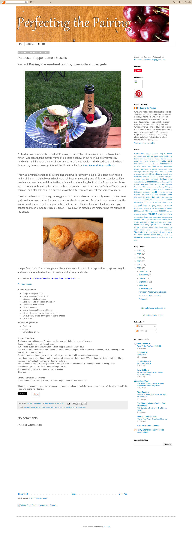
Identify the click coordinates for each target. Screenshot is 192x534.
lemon (169, 195)
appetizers (139, 153)
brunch (163, 164)
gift (166, 187)
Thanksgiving (139, 232)
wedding (147, 237)
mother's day (162, 200)
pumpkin (162, 211)
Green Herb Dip (145, 288)
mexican (149, 200)
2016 (139, 251)
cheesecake (163, 169)
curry (144, 182)
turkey (145, 235)
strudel (161, 227)
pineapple (168, 208)
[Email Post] (69, 403)
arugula (27, 407)
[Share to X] (79, 403)
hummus (137, 195)
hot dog (169, 192)
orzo (135, 206)
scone (159, 219)
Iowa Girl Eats (143, 370)
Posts (140, 326)
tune (140, 235)
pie (156, 208)
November (143, 275)
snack (136, 225)
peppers (146, 208)
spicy (147, 225)
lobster (142, 197)
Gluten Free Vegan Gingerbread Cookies (152, 419)
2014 (139, 258)
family (146, 184)
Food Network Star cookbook (98, 165)
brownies (156, 164)
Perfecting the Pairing (146, 108)
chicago (151, 174)
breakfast (168, 161)
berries (151, 159)
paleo (150, 206)
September (143, 282)
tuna (135, 235)
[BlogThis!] (76, 403)
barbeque (159, 156)
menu (144, 200)
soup (142, 225)
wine (136, 240)
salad (159, 217)
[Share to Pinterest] (85, 403)
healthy (155, 192)
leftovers (162, 195)
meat (163, 197)
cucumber (138, 182)
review (169, 214)
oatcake (151, 202)
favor (160, 184)
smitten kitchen (144, 361)
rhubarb (137, 217)
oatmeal (158, 202)
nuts (145, 202)
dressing (165, 182)
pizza (136, 211)
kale (156, 195)
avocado (146, 156)
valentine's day (166, 235)
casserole (144, 169)
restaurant (162, 214)
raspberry (137, 214)
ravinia (68, 407)
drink (170, 182)
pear (140, 208)
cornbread (154, 179)
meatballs (168, 197)
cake (154, 166)
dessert (150, 182)
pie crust (161, 208)
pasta (159, 206)
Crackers (163, 179)
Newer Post (23, 494)
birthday (157, 159)
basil (166, 156)
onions (169, 202)
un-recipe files (154, 235)
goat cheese (145, 189)
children (165, 174)
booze (156, 161)
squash (166, 225)
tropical (164, 232)
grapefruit (155, 189)
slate (156, 222)
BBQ (170, 156)
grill (162, 189)
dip (155, 182)
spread (159, 225)
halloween (137, 192)
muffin (169, 200)
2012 (139, 265)
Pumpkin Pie (141, 355)
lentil (135, 197)
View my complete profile (144, 143)
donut (159, 182)
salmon (165, 217)
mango (158, 197)
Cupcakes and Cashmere (148, 425)
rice (141, 217)
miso (155, 200)
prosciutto (61, 407)
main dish (150, 197)
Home (20, 44)
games (154, 187)
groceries (168, 189)
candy (159, 166)
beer (145, 159)
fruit (144, 187)
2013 (139, 261)
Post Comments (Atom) (38, 498)
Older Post (123, 494)
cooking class (139, 179)
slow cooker (167, 222)
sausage (153, 219)
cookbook (161, 176)
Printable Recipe (25, 284)
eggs (142, 184)
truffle (170, 232)
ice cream (145, 195)
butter (149, 166)
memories (137, 200)
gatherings (160, 187)
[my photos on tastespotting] (153, 308)
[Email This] (73, 403)
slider (160, 222)
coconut (153, 177)
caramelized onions (43, 407)
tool (159, 232)
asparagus (138, 156)
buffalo (143, 166)
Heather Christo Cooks (147, 417)
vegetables (138, 237)
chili (170, 174)
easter (136, 184)
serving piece (167, 219)
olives (164, 202)
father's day (153, 184)
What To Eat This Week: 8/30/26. (149, 346)
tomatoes (153, 232)
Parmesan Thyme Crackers (150, 296)
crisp (170, 179)
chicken (158, 174)
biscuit (33, 407)
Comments (142, 331)
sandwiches (82, 407)
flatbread (169, 184)
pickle (152, 208)
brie (135, 164)
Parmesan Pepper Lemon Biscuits (152, 292)
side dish (149, 222)
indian (152, 195)
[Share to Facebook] (82, 403)
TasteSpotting (143, 392)
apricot (155, 154)
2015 (139, 254)
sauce (147, 219)
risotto (146, 217)
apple (148, 154)
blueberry (150, 161)
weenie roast (156, 237)
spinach (153, 225)
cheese (54, 407)
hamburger (147, 192)
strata (146, 227)
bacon (153, 156)
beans (136, 159)
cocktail (146, 176)
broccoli (140, 164)
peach (164, 206)
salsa (170, 217)
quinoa (169, 211)
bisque (169, 159)
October (142, 278)
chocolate (138, 177)
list (139, 197)
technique (168, 230)
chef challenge (148, 172)
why (170, 237)
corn (147, 179)
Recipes (41, 44)
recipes (74, 407)
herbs (162, 192)
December (143, 271)
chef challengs (160, 172)
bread (161, 161)
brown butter (148, 164)
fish (163, 184)
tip (147, 232)
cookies (168, 177)
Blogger (107, 527)
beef (141, 159)
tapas (156, 230)
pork (141, 211)
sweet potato (145, 230)
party (154, 206)
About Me (30, 44)
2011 (139, 268)
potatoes (146, 211)
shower (136, 222)
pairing (142, 205)
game (149, 187)
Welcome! (143, 299)
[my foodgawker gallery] (153, 315)
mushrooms (138, 202)
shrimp (142, 222)
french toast (138, 187)
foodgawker (142, 352)
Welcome (165, 237)
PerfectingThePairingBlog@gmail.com (149, 60)
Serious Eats (142, 381)
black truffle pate (140, 161)
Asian (169, 154)
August (142, 285)
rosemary (152, 217)
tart (161, 230)
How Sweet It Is (143, 344)
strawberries (153, 227)
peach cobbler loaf (144, 363)
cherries (144, 174)
